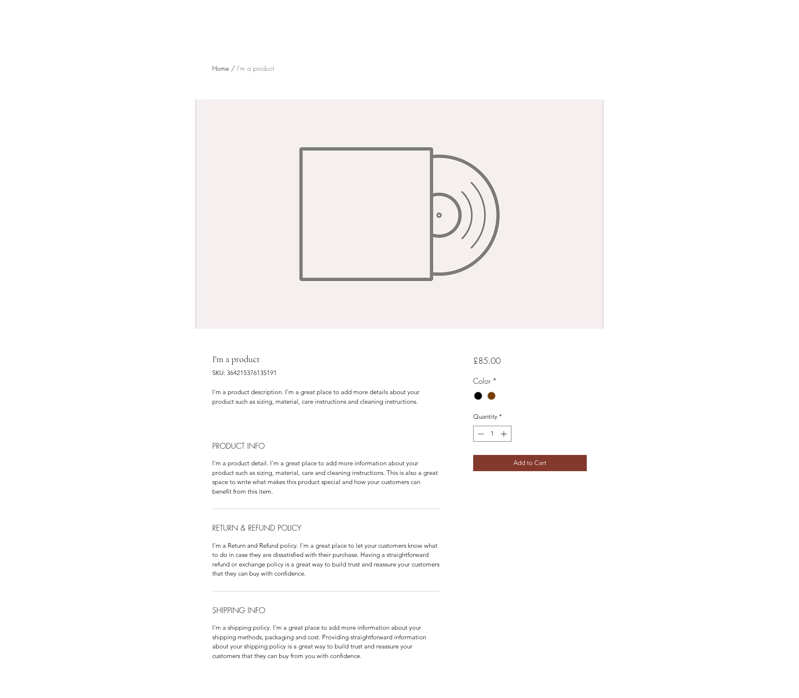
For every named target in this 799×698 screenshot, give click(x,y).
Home (220, 68)
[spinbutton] (492, 434)
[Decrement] (480, 434)
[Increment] (504, 434)
